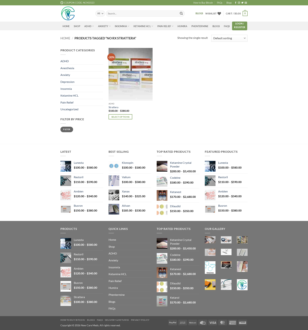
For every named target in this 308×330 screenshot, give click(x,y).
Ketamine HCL (142, 26)
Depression (67, 81)
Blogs (229, 2)
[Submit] (181, 14)
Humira (182, 26)
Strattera (113, 107)
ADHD (87, 26)
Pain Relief (164, 26)
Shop (77, 26)
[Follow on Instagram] (239, 3)
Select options (120, 117)
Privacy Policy (140, 320)
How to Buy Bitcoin (203, 2)
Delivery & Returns (117, 320)
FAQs (219, 2)
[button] (237, 14)
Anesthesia (67, 67)
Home (66, 26)
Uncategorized (69, 109)
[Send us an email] (246, 3)
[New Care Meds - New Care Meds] (75, 13)
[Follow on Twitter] (242, 3)
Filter (66, 129)
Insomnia (121, 26)
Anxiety (103, 26)
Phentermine (199, 26)
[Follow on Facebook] (236, 3)
